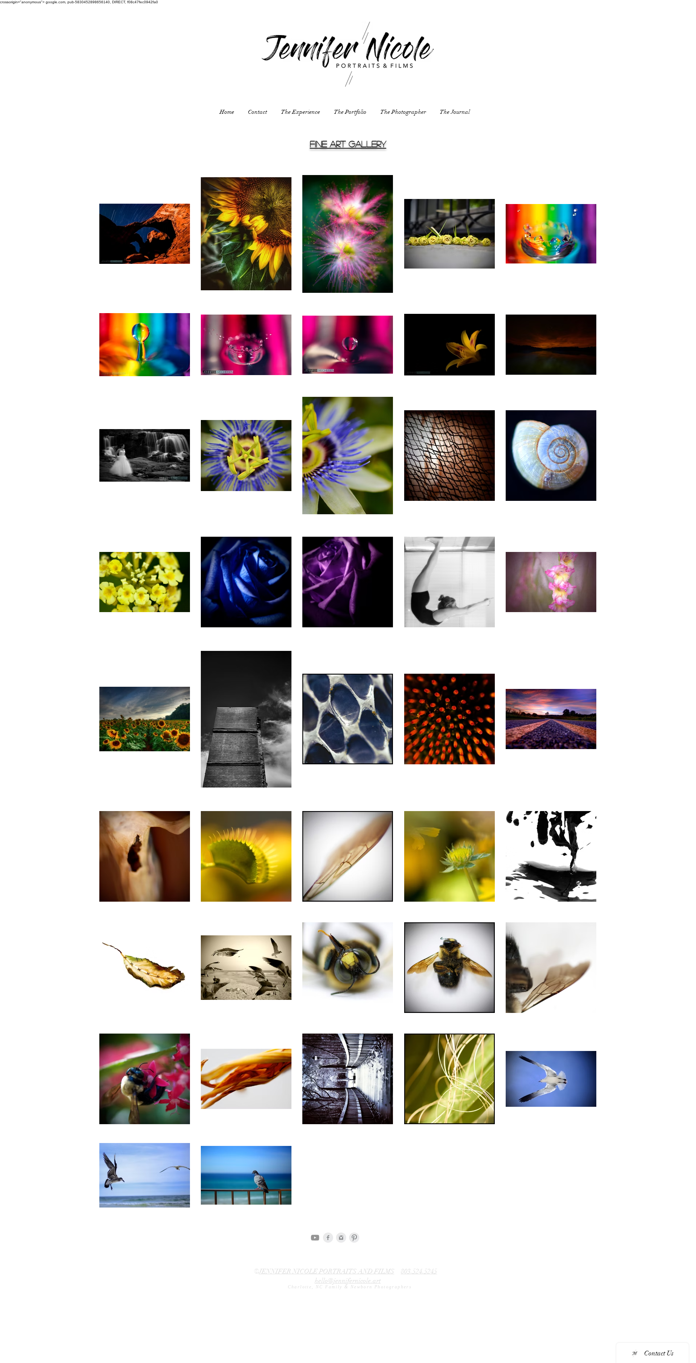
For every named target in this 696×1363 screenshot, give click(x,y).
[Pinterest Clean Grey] (354, 1238)
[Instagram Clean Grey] (341, 1238)
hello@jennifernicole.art (348, 1281)
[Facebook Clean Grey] (328, 1238)
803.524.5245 (419, 1271)
